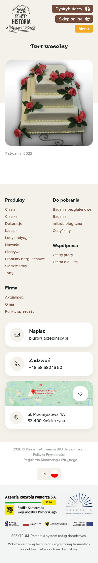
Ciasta (10, 209)
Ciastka (11, 216)
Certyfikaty (62, 230)
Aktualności (15, 297)
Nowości (12, 244)
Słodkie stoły (16, 266)
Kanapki (12, 230)
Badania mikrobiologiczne (67, 220)
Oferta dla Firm (65, 261)
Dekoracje (13, 223)
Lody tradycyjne (18, 237)
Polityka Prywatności (49, 454)
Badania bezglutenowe (72, 209)
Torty (9, 273)
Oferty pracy (63, 254)
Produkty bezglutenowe (25, 258)
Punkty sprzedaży (19, 311)
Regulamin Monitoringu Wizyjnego (50, 459)
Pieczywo (13, 251)
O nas (10, 304)
